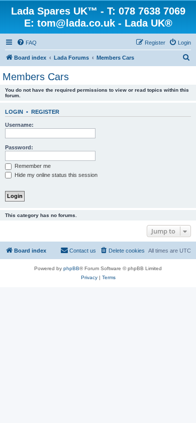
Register (45, 112)
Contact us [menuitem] (82, 251)
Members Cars (36, 76)
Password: (19, 147)
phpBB (71, 268)
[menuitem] (27, 43)
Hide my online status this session (55, 175)
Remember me (32, 166)
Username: (19, 125)
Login (14, 112)
